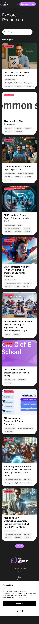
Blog (19, 577)
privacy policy (23, 597)
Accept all (19, 603)
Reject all (19, 611)
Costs (19, 571)
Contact (19, 580)
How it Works (19, 574)
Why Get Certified (20, 569)
